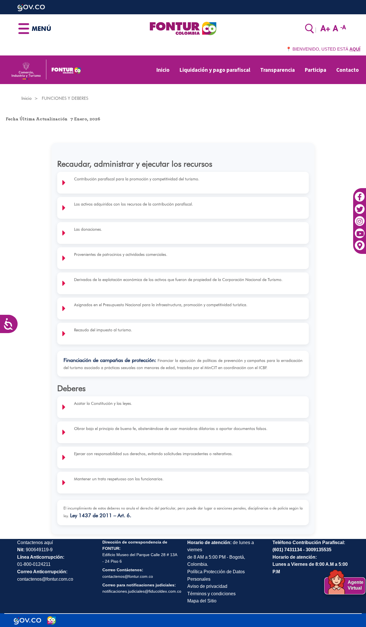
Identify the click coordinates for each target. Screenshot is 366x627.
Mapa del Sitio (201, 600)
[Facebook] (359, 194)
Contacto (347, 69)
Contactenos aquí (35, 542)
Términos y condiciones (211, 593)
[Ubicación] (359, 242)
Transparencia (277, 69)
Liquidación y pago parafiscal (215, 69)
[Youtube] (359, 230)
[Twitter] (359, 206)
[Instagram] (359, 218)
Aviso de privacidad (207, 586)
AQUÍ (354, 49)
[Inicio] (183, 28)
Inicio (163, 69)
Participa (315, 69)
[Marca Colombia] (51, 620)
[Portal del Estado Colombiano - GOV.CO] (27, 620)
